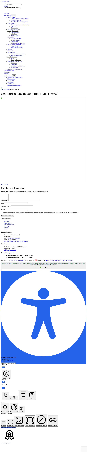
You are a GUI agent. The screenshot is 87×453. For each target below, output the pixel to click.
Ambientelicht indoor (16, 46)
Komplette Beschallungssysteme (19, 21)
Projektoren (14, 63)
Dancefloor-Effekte (16, 38)
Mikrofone (14, 34)
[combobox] (43, 265)
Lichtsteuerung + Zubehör (18, 43)
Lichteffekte (10, 37)
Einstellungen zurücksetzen (8, 427)
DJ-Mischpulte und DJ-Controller (20, 25)
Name (3, 203)
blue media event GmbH (17, 260)
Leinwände (14, 64)
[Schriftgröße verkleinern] (3, 367)
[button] (1, 270)
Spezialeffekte (11, 52)
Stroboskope (14, 41)
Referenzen (7, 72)
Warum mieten (11, 79)
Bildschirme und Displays (18, 66)
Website (3, 209)
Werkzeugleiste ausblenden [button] (8, 363)
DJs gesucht (10, 80)
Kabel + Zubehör (12, 57)
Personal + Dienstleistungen (14, 69)
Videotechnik (14, 67)
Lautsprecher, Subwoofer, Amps (19, 18)
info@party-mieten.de (14, 238)
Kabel (12, 58)
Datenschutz (10, 83)
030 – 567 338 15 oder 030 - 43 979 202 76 (16, 241)
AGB (5, 229)
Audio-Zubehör (15, 35)
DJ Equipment (11, 23)
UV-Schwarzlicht (15, 40)
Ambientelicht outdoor (17, 47)
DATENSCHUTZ (60, 260)
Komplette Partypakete (13, 29)
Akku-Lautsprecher (16, 20)
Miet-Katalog (7, 15)
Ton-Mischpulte (15, 32)
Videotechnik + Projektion (14, 61)
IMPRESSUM (69, 260)
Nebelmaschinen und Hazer (18, 54)
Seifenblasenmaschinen (17, 55)
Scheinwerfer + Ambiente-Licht (15, 44)
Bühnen (9, 49)
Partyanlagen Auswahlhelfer (15, 77)
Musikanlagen (11, 17)
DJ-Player (13, 26)
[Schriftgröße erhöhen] (3, 361)
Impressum (10, 82)
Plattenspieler (14, 28)
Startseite (6, 13)
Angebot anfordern (9, 70)
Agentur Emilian (49, 260)
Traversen (10, 50)
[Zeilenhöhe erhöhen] (3, 382)
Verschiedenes (8, 75)
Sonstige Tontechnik (12, 31)
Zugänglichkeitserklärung (14, 85)
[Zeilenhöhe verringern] (3, 388)
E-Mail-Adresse (5, 206)
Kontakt (6, 73)
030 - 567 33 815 (5, 1)
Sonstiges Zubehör (16, 60)
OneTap (11, 360)
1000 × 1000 (4, 184)
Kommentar (4, 200)
